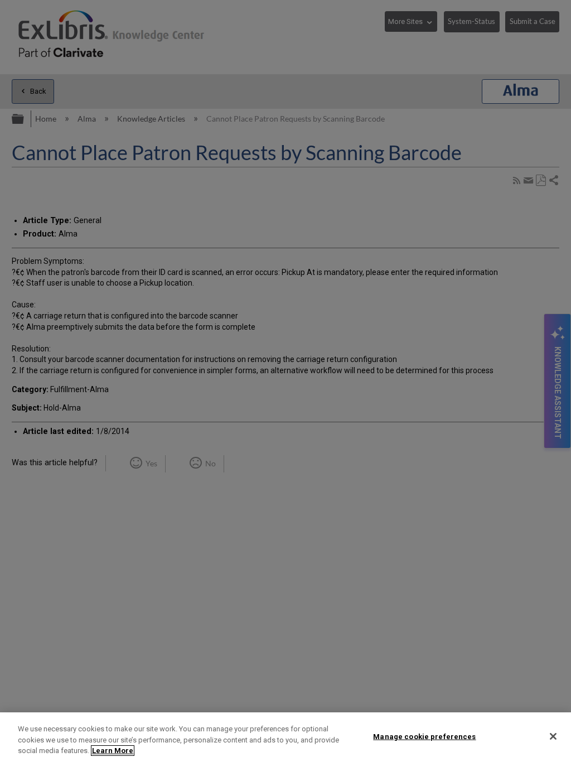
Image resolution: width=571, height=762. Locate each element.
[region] (285, 737)
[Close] (553, 736)
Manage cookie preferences (424, 736)
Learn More (112, 750)
